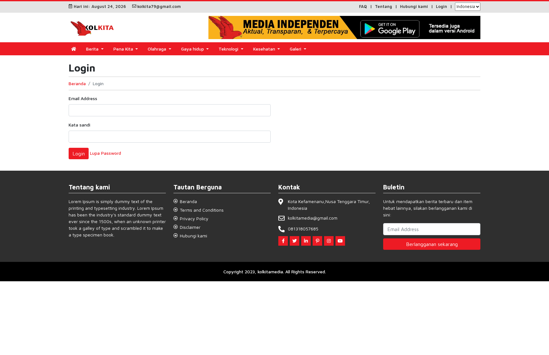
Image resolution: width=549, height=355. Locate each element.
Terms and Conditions (202, 210)
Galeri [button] (296, 48)
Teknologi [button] (229, 48)
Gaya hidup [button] (193, 48)
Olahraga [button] (157, 48)
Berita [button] (93, 48)
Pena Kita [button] (123, 48)
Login (441, 6)
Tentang (383, 6)
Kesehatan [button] (264, 48)
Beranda (77, 83)
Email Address (83, 98)
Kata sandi (79, 124)
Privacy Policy (194, 218)
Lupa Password (105, 152)
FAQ (363, 6)
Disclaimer (190, 227)
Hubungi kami (414, 6)
